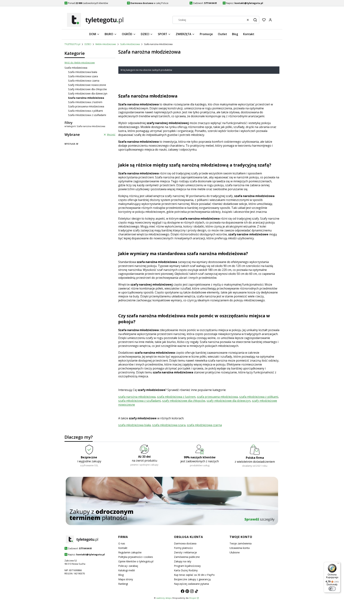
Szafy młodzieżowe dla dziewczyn (87, 93)
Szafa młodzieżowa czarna (83, 80)
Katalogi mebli (126, 570)
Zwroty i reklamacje (185, 552)
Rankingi (123, 583)
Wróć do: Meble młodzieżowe (79, 62)
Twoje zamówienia (241, 543)
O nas (121, 543)
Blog (121, 574)
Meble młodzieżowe (105, 44)
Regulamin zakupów (130, 552)
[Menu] (338, 564)
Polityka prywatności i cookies (135, 557)
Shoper (192, 598)
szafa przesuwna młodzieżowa (217, 397)
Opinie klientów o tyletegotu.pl (135, 561)
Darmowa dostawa (185, 543)
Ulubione (235, 552)
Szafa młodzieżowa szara (83, 76)
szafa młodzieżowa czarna (204, 425)
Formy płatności (183, 548)
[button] (255, 20)
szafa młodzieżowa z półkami (258, 397)
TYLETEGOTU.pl (72, 44)
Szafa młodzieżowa (130, 44)
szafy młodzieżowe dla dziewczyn (228, 401)
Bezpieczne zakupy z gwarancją (192, 579)
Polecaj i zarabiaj (128, 566)
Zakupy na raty (182, 561)
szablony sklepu (164, 598)
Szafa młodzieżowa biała (82, 72)
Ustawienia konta (240, 548)
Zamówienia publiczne (187, 557)
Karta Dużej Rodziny (186, 570)
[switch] (332, 589)
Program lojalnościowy (187, 566)
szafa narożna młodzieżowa (137, 397)
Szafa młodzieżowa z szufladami (87, 115)
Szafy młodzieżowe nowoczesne (87, 85)
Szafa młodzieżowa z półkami (85, 110)
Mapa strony (125, 579)
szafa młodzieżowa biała (134, 425)
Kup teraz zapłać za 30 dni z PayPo (194, 574)
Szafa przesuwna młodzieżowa (86, 106)
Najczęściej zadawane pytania (191, 583)
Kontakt (122, 548)
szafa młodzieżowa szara (168, 425)
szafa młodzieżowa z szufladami (139, 401)
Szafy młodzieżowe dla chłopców (87, 89)
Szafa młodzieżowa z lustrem (85, 102)
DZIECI (88, 44)
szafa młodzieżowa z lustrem (176, 397)
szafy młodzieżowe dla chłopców (183, 401)
